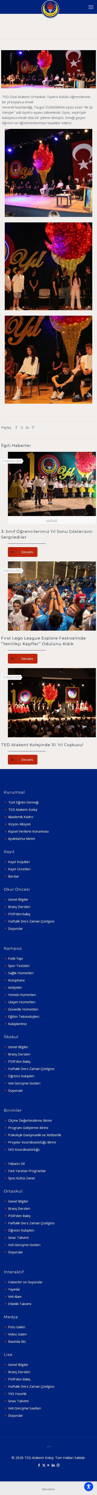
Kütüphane (16, 980)
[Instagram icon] (58, 1465)
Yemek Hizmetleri (22, 994)
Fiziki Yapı (15, 958)
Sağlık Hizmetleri (21, 973)
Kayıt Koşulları (19, 861)
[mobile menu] (91, 7)
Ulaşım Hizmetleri (21, 1002)
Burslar (13, 876)
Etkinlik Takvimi (19, 1303)
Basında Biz (17, 1341)
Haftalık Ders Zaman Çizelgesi (31, 921)
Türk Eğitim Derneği (23, 802)
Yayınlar (14, 1289)
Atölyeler (15, 987)
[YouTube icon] (48, 1465)
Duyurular (15, 928)
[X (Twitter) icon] (44, 1465)
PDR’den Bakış (19, 1061)
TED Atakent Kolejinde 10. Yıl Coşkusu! (42, 745)
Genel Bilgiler (18, 899)
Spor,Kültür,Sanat (21, 1178)
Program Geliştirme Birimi (28, 1127)
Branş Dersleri (19, 906)
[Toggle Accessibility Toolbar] (89, 1487)
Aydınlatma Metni (21, 838)
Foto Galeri (16, 1327)
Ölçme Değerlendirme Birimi (30, 1120)
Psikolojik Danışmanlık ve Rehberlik (34, 1135)
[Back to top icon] (48, 1446)
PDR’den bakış (19, 914)
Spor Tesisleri (19, 965)
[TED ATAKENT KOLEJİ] (50, 7)
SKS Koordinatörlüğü (24, 1149)
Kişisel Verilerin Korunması (28, 831)
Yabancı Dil (16, 1163)
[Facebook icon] (39, 1465)
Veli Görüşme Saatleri (24, 1408)
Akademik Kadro (20, 816)
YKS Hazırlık (17, 1393)
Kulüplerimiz (17, 1023)
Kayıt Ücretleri (19, 869)
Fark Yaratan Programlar (27, 1170)
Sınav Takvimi (18, 1237)
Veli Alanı (14, 1296)
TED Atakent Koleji (22, 809)
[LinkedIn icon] (53, 1465)
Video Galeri (17, 1334)
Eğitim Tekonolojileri (23, 1016)
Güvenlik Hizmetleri (23, 1009)
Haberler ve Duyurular (25, 1282)
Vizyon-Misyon (19, 824)
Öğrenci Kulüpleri (21, 1076)
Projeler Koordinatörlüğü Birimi (32, 1142)
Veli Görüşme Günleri (24, 1083)
